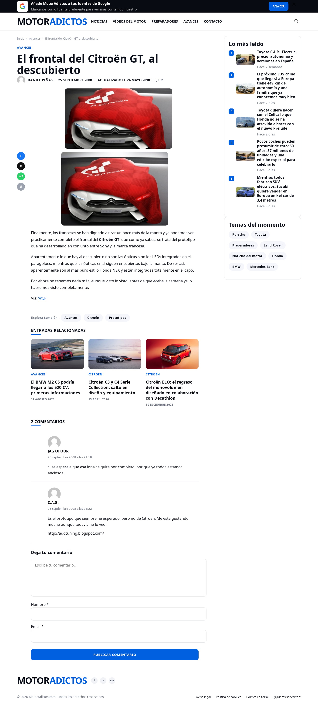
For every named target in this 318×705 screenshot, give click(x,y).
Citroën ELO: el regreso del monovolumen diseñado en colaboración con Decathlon (172, 390)
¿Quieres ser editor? (287, 697)
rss (112, 680)
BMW (236, 266)
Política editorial (257, 697)
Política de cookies (228, 697)
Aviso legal (203, 697)
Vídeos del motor (129, 21)
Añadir (278, 6)
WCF (42, 298)
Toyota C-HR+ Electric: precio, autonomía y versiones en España (276, 57)
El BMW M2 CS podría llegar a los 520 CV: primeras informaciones (55, 387)
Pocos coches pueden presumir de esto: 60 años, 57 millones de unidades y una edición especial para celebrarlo (276, 153)
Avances (190, 21)
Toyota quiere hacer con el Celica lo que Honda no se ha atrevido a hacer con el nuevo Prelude (275, 119)
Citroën (93, 317)
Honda (277, 256)
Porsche (238, 234)
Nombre (40, 604)
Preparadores (165, 21)
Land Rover (273, 245)
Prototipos (117, 317)
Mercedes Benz (262, 266)
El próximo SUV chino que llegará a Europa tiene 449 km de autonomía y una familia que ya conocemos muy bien (276, 85)
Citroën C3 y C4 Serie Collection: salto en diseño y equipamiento (111, 387)
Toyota (260, 234)
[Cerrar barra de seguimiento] (296, 6)
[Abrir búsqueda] (296, 21)
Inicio (20, 38)
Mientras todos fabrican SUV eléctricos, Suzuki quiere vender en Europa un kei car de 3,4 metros (275, 189)
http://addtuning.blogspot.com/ (76, 533)
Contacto (213, 21)
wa (21, 176)
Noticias (99, 21)
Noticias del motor (247, 256)
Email (37, 626)
